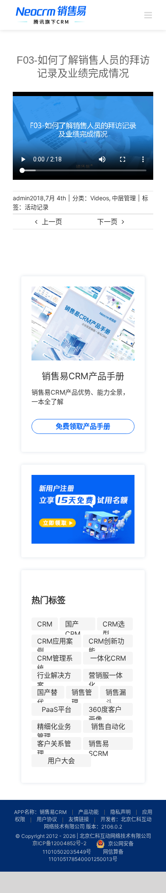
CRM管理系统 (55, 659)
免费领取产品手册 (83, 426)
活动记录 (37, 207)
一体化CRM (108, 658)
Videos (99, 198)
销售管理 (82, 693)
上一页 (52, 221)
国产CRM (72, 625)
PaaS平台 (57, 709)
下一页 (107, 221)
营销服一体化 (106, 676)
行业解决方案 (54, 676)
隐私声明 (120, 812)
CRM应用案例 (55, 642)
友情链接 (79, 819)
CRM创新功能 (106, 642)
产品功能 (88, 812)
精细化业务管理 (54, 727)
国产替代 (47, 693)
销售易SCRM (99, 744)
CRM (44, 624)
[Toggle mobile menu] (148, 15)
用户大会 (61, 760)
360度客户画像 (105, 710)
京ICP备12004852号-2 (59, 843)
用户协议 (47, 819)
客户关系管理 (54, 744)
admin (21, 198)
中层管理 (124, 198)
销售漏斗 (116, 693)
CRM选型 (114, 625)
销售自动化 (108, 726)
